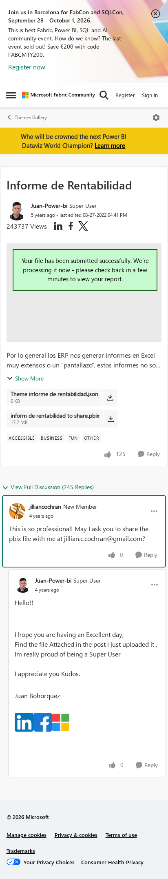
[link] (24, 721)
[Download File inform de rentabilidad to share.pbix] (110, 418)
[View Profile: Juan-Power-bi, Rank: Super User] (17, 210)
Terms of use (121, 834)
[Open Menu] (156, 117)
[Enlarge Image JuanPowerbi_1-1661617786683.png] (42, 722)
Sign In (150, 94)
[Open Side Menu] (11, 95)
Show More (29, 378)
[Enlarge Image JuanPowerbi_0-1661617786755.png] (24, 722)
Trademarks (21, 850)
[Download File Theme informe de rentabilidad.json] (109, 397)
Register (125, 94)
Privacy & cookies (76, 834)
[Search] (104, 95)
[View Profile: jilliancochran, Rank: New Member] (17, 511)
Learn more (110, 145)
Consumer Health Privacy (112, 862)
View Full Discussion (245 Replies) (52, 487)
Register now (26, 66)
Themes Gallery (31, 117)
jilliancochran (45, 506)
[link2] (42, 721)
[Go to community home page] (58, 95)
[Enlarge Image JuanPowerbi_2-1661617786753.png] (60, 722)
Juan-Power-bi (49, 205)
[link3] (60, 721)
